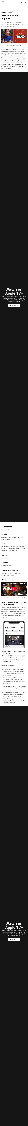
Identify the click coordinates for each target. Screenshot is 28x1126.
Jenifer (4, 11)
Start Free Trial (14, 305)
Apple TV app (12, 651)
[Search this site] (21, 2)
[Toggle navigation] (25, 2)
